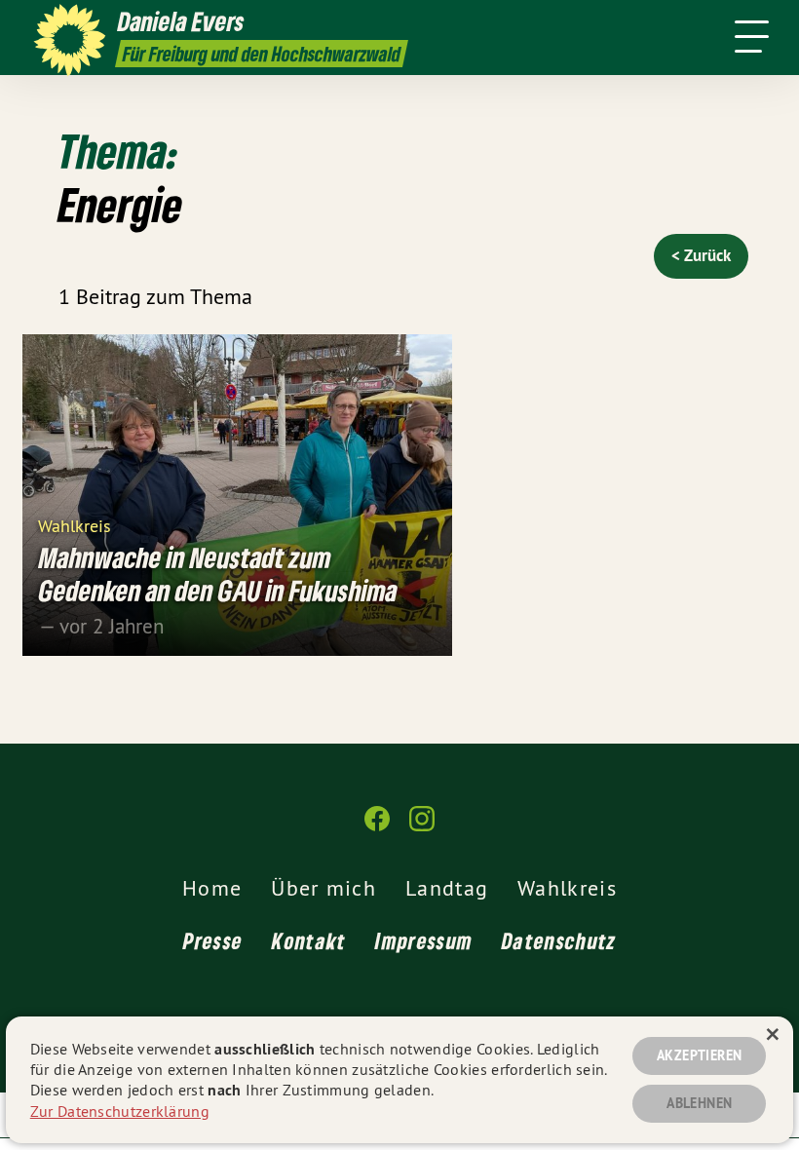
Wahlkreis (74, 525)
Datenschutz (559, 940)
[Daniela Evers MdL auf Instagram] (422, 827)
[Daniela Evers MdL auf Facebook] (377, 827)
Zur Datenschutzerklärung (119, 1111)
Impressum (424, 940)
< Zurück (701, 255)
